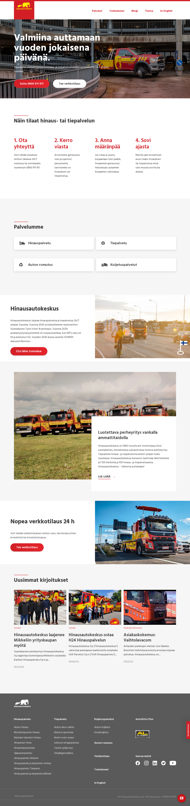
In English (166, 11)
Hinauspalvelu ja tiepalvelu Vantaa (32, 763)
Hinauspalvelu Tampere (27, 769)
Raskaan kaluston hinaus (27, 738)
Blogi (135, 11)
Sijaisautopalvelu (23, 753)
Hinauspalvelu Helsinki (26, 758)
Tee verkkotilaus (69, 83)
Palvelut (97, 11)
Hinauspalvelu (22, 719)
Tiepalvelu (60, 719)
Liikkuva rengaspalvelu (66, 743)
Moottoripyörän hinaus (27, 732)
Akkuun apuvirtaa (63, 732)
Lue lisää (104, 477)
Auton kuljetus (102, 727)
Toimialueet (116, 11)
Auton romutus (103, 743)
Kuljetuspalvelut (104, 719)
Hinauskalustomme (24, 748)
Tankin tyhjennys (63, 748)
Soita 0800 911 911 (31, 83)
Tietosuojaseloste (23, 796)
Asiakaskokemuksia (133, 628)
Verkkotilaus (102, 756)
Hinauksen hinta (22, 743)
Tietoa (149, 11)
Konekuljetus (101, 732)
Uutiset (17, 628)
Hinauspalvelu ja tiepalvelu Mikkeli (32, 774)
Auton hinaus (21, 727)
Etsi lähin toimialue (28, 351)
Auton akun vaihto (64, 727)
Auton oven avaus (64, 738)
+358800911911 (168, 797)
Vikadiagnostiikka (63, 753)
